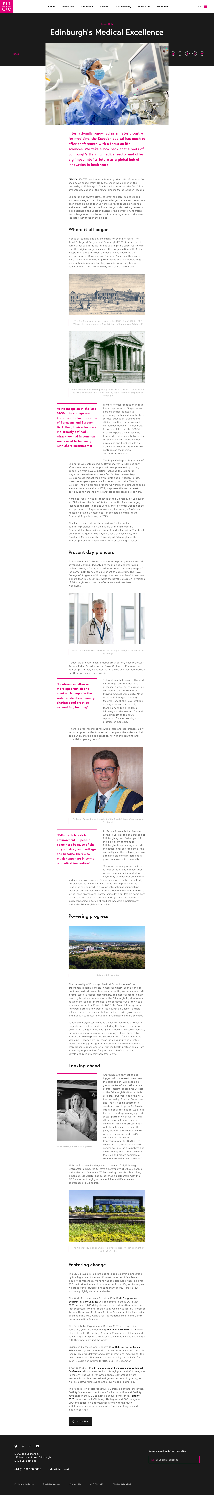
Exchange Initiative (24, 1484)
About (51, 6)
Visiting (104, 6)
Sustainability (123, 6)
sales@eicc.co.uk (58, 1469)
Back (16, 53)
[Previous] (196, 1460)
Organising (68, 6)
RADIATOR (126, 1484)
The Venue (87, 6)
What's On (144, 6)
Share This (82, 1421)
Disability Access (51, 1484)
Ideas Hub (162, 6)
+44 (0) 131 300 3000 (27, 1469)
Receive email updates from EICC (167, 1450)
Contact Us (75, 1484)
